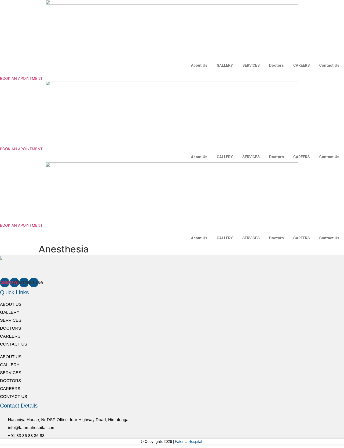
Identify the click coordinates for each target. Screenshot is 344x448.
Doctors (276, 65)
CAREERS (301, 65)
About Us (199, 65)
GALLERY (225, 65)
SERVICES (251, 65)
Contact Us (329, 65)
